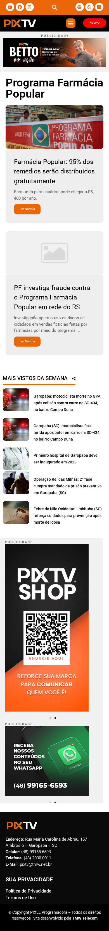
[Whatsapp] (89, 7)
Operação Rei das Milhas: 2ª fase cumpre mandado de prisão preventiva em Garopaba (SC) (68, 486)
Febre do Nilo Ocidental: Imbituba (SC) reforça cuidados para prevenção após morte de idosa (68, 515)
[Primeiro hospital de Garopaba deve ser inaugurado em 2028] (16, 459)
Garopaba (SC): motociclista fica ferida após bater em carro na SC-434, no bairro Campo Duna (67, 432)
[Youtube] (10, 7)
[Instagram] (29, 7)
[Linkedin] (99, 7)
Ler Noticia (27, 209)
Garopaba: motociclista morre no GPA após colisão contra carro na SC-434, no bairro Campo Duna (67, 403)
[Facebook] (20, 7)
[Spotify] (79, 7)
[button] (54, 7)
